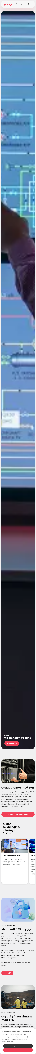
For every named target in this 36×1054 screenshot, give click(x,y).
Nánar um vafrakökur (8, 1041)
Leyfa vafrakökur (18, 1050)
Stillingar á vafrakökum (18, 1046)
